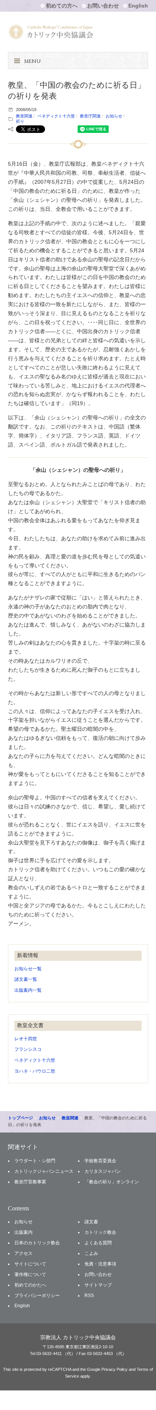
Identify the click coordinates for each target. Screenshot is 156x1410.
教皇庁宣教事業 (30, 1181)
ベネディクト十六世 (56, 116)
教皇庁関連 (90, 116)
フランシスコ (28, 1049)
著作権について (30, 1274)
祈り (20, 121)
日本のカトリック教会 (37, 1242)
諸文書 (91, 1221)
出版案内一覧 (28, 990)
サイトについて (30, 1264)
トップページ (20, 1118)
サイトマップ (98, 1285)
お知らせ (114, 116)
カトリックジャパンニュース (43, 1171)
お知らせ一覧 (28, 968)
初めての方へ (62, 6)
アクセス (23, 1253)
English (138, 6)
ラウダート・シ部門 (34, 1160)
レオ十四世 (25, 1038)
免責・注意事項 (100, 1264)
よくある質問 (98, 1242)
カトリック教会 (100, 1232)
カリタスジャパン (102, 1171)
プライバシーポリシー (37, 1295)
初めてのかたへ (30, 1285)
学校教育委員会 (100, 1160)
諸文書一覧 (25, 979)
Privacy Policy (114, 1369)
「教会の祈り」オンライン (111, 1181)
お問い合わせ (103, 6)
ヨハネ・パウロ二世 (34, 1071)
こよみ (91, 1253)
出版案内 (23, 1232)
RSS (89, 1295)
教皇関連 (24, 116)
